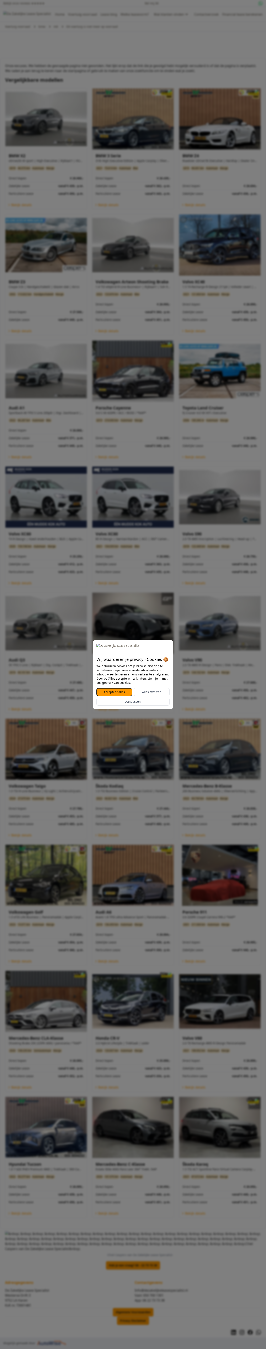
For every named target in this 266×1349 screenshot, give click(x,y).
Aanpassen (133, 702)
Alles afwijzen (151, 692)
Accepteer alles (114, 692)
